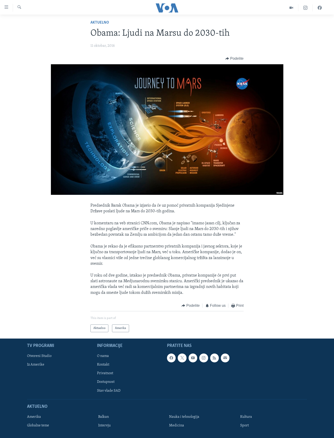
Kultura (246, 417)
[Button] (234, 59)
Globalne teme (38, 425)
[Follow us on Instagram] (203, 358)
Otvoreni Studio (39, 356)
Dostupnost (106, 382)
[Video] (291, 7)
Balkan (103, 417)
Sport (244, 425)
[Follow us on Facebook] (171, 358)
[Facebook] (320, 7)
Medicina (176, 425)
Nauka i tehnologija (184, 417)
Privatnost (105, 373)
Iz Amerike (35, 365)
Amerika (34, 417)
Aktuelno (99, 23)
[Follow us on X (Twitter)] (182, 358)
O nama (103, 356)
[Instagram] (305, 7)
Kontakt (103, 365)
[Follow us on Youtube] (193, 358)
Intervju (104, 425)
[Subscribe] (225, 358)
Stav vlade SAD (108, 391)
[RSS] (214, 358)
